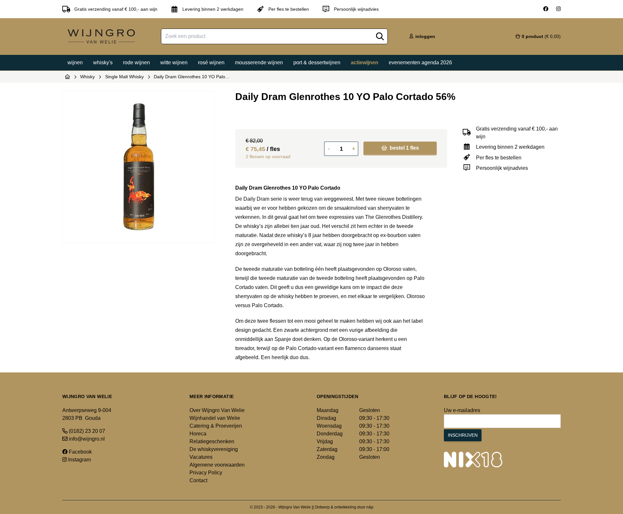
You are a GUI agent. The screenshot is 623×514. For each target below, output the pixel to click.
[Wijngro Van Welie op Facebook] (546, 9)
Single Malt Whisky (124, 76)
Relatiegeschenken (211, 441)
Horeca (197, 433)
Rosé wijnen (211, 62)
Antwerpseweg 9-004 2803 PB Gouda (86, 414)
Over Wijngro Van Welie (217, 410)
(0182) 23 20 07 (86, 431)
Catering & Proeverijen (215, 426)
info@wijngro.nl (86, 439)
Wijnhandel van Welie (214, 418)
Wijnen (75, 62)
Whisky (87, 76)
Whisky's (103, 62)
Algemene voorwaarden (217, 465)
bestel (403, 148)
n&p (369, 507)
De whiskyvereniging (213, 449)
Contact (198, 480)
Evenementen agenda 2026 (420, 62)
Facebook (79, 452)
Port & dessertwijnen (316, 62)
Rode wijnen (136, 62)
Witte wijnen (174, 62)
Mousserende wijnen (259, 62)
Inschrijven (463, 435)
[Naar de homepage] (67, 76)
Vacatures (201, 457)
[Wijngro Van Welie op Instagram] (558, 9)
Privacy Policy (205, 472)
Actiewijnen (364, 62)
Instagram (79, 459)
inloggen (424, 36)
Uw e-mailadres (462, 410)
